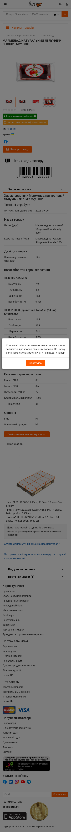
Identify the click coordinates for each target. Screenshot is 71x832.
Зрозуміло (35, 363)
